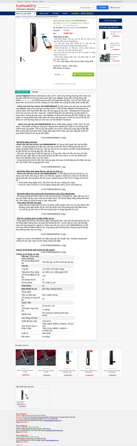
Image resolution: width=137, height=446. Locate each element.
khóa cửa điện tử (26, 100)
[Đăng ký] (119, 1)
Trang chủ (20, 1)
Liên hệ (41, 1)
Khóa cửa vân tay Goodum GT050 (25, 371)
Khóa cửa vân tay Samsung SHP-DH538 (112, 371)
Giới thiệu (27, 1)
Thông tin (34, 1)
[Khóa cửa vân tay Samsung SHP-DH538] (112, 365)
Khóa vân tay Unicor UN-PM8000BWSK (21, 403)
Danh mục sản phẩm (23, 13)
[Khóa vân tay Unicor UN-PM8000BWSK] (22, 400)
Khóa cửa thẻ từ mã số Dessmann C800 (115, 45)
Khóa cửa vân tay (28, 16)
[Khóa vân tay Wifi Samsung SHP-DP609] (89, 365)
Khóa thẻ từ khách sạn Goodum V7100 (115, 57)
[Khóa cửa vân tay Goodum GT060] (46, 365)
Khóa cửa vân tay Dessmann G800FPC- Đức (67, 371)
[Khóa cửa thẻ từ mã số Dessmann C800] (104, 50)
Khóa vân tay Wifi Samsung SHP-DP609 (89, 371)
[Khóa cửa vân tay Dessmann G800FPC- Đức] (68, 365)
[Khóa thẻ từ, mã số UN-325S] (105, 39)
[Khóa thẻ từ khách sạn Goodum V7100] (105, 61)
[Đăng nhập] (112, 1)
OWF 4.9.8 (19, 445)
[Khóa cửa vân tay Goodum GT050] (25, 365)
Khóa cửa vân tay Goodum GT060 (46, 371)
